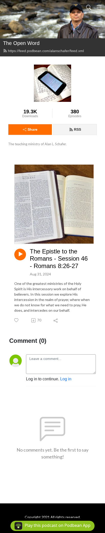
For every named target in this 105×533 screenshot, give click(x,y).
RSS (77, 129)
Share (32, 129)
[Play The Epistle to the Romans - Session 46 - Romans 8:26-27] (20, 254)
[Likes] (17, 320)
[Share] (56, 320)
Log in (65, 379)
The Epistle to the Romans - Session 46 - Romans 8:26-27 (59, 259)
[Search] (88, 7)
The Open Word (21, 43)
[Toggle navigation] (99, 7)
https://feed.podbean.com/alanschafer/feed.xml (46, 51)
